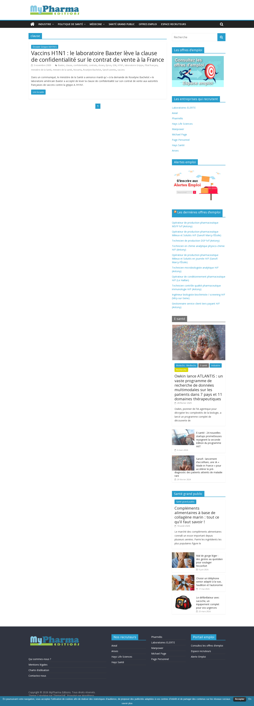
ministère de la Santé (41, 69)
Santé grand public (122, 24)
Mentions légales (38, 664)
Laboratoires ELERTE (184, 107)
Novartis (77, 69)
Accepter (239, 699)
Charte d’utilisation (39, 670)
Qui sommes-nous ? (40, 659)
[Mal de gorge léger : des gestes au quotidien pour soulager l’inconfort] (183, 554)
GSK (114, 65)
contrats (93, 65)
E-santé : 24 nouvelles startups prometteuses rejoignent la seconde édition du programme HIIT (209, 439)
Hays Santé (178, 145)
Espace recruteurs (173, 24)
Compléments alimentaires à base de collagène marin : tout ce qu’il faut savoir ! (197, 514)
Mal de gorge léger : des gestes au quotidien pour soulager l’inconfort (209, 560)
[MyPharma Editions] (32, 24)
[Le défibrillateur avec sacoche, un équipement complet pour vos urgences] (183, 596)
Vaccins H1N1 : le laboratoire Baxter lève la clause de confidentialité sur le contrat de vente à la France (97, 56)
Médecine (96, 24)
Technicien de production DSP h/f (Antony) (196, 240)
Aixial (175, 113)
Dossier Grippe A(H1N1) (45, 46)
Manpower (178, 129)
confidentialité (80, 65)
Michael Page (179, 134)
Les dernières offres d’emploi (198, 212)
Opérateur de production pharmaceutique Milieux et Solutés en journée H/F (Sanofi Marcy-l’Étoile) (195, 258)
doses (101, 65)
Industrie (44, 24)
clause (69, 65)
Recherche (181, 369)
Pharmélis (177, 118)
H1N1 (120, 65)
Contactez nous (37, 675)
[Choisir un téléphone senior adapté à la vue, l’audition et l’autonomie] (183, 576)
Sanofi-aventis (109, 69)
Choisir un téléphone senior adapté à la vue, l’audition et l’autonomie (209, 582)
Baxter (61, 65)
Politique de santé (70, 24)
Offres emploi (148, 24)
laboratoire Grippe (134, 65)
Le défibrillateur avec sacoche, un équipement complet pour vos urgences (207, 602)
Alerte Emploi (198, 656)
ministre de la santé (62, 69)
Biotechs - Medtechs (186, 365)
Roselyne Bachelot (92, 69)
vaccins (121, 69)
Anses (175, 150)
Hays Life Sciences (182, 123)
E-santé (203, 365)
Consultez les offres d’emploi (207, 645)
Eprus (108, 65)
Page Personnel (181, 139)
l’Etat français (151, 65)
